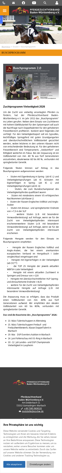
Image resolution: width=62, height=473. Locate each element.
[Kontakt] (56, 3)
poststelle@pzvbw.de (33, 411)
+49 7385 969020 (33, 408)
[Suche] (45, 3)
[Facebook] (23, 3)
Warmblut (6, 47)
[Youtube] (34, 3)
